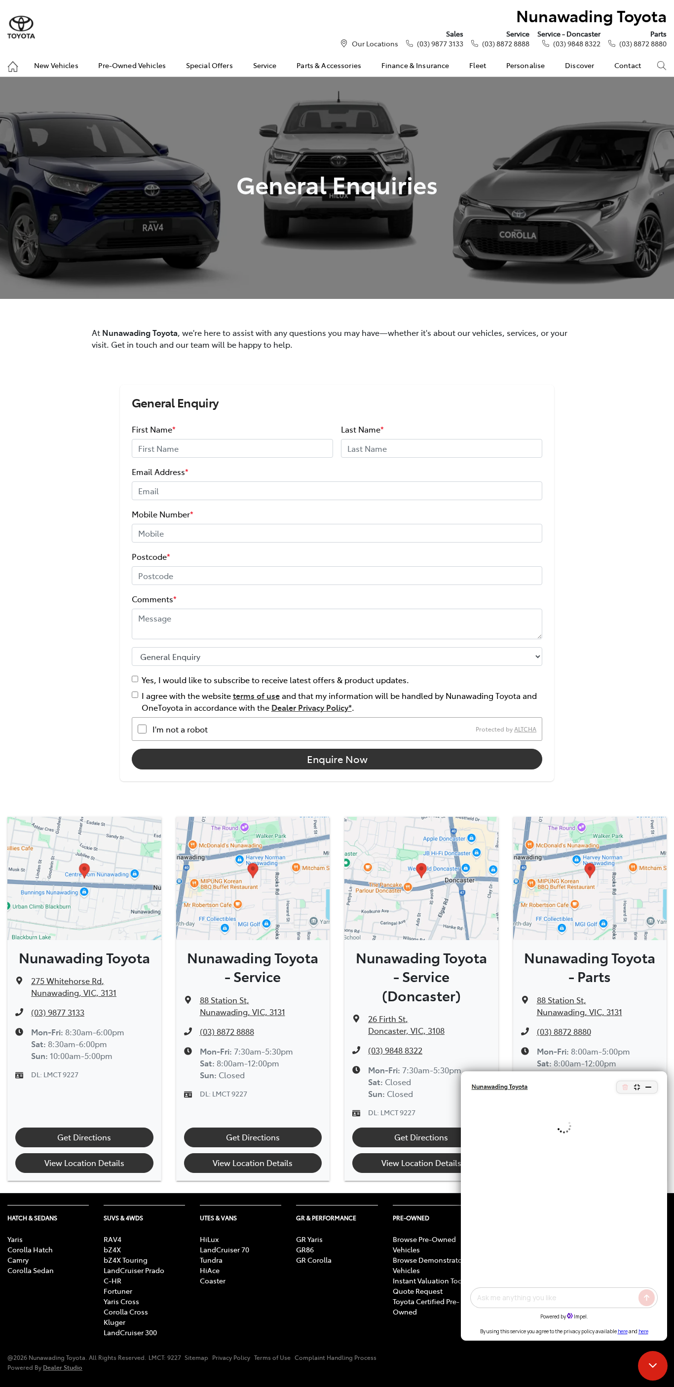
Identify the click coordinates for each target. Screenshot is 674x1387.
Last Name (362, 429)
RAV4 (112, 1239)
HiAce (210, 1270)
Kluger (114, 1322)
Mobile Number (162, 514)
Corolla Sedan (30, 1270)
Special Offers (209, 65)
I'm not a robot (180, 729)
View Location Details (84, 1162)
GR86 (305, 1249)
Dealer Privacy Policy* (311, 707)
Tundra (211, 1260)
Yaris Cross (121, 1301)
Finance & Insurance (415, 65)
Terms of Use (272, 1357)
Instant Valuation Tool (428, 1280)
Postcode (151, 556)
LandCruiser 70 (224, 1249)
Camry (18, 1260)
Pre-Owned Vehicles (132, 65)
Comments (154, 598)
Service (265, 65)
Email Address (160, 471)
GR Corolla (314, 1260)
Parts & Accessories (329, 65)
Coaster (212, 1280)
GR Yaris (309, 1239)
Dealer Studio (62, 1367)
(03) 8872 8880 (643, 43)
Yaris (15, 1239)
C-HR (112, 1280)
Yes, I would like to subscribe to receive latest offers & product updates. (275, 679)
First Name (154, 429)
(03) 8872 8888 (505, 43)
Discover (579, 65)
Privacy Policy (231, 1357)
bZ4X (112, 1249)
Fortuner (118, 1291)
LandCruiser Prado (134, 1270)
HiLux (209, 1239)
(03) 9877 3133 (440, 43)
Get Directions (84, 1137)
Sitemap (196, 1357)
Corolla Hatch (30, 1249)
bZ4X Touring (126, 1260)
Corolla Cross (126, 1311)
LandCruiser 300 (130, 1332)
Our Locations (375, 43)
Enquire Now (337, 759)
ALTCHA (525, 729)
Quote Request (418, 1291)
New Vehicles (56, 65)
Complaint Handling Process (335, 1357)
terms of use (256, 695)
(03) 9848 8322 (576, 43)
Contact (627, 65)
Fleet (477, 65)
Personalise (525, 65)
